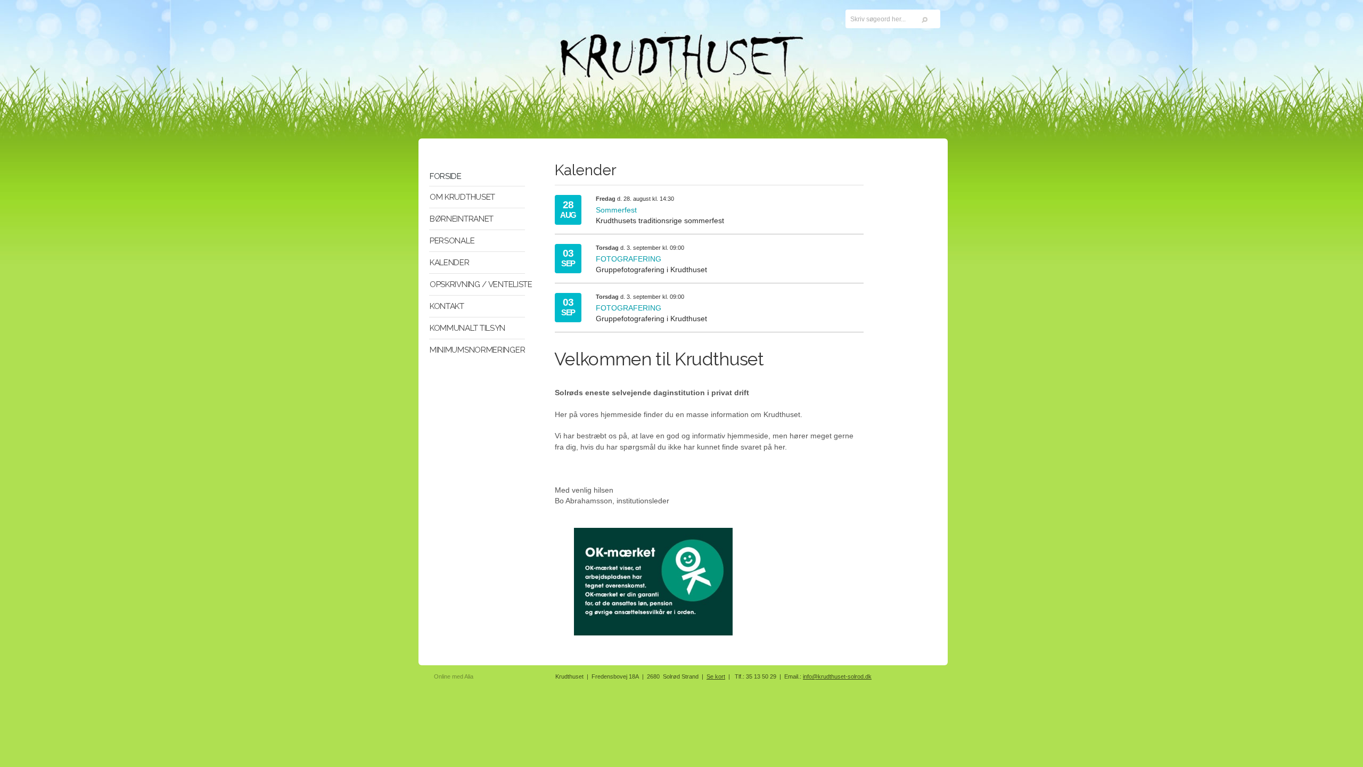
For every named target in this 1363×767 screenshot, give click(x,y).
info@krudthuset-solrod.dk (837, 676)
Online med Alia (453, 676)
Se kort (716, 676)
